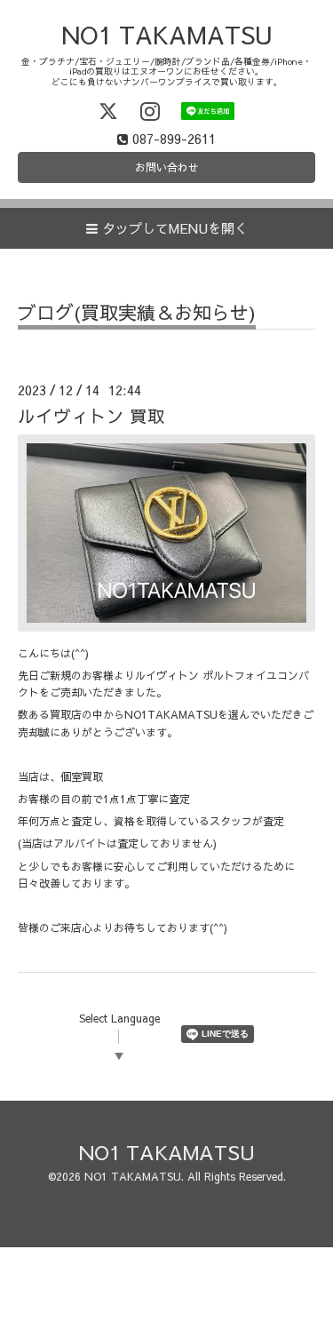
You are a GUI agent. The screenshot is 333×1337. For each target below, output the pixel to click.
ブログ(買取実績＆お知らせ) (137, 314)
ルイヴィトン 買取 (91, 415)
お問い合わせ (167, 167)
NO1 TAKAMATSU (167, 34)
